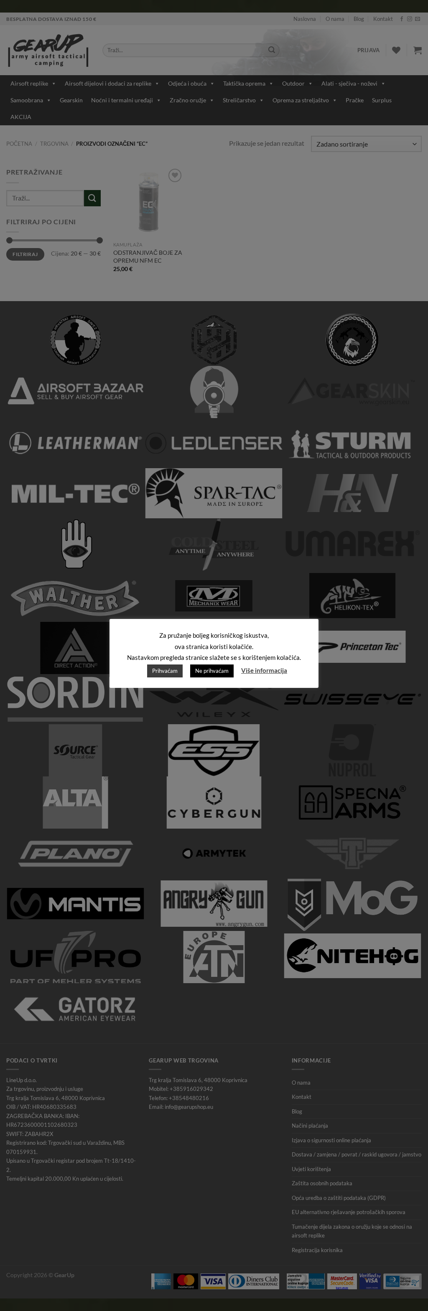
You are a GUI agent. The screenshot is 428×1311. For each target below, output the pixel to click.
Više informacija (264, 670)
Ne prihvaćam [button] (212, 670)
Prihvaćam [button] (165, 670)
